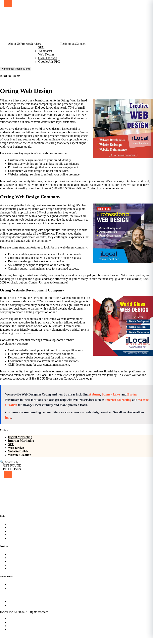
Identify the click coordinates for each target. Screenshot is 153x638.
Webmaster (45, 51)
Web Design (46, 54)
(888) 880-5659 (10, 75)
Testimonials (68, 43)
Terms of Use (16, 629)
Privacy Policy (17, 618)
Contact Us (94, 188)
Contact (80, 43)
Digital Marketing (20, 437)
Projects (25, 43)
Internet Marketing (118, 399)
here (8, 417)
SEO (41, 47)
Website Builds (18, 451)
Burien (132, 394)
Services (35, 43)
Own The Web (47, 58)
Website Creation (19, 455)
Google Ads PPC (49, 61)
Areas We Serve (18, 625)
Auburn (94, 394)
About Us (14, 43)
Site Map (13, 622)
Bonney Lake (111, 394)
